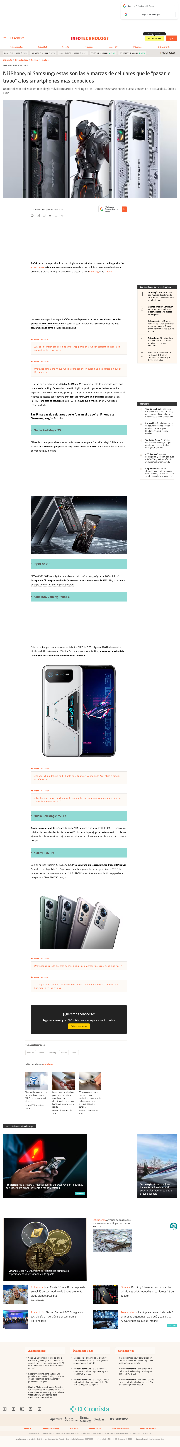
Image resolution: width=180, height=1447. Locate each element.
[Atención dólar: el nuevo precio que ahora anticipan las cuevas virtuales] (112, 1241)
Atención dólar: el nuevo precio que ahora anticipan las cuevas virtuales (160, 342)
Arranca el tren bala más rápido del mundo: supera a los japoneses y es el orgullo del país (161, 296)
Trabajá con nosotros (147, 1428)
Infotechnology (21, 59)
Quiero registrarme (79, 1026)
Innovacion (88, 46)
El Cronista (7, 59)
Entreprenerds (164, 46)
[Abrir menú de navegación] (4, 38)
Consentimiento (122, 1433)
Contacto (27, 1428)
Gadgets (65, 46)
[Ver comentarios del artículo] (62, 216)
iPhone (108, 271)
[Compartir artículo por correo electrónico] (56, 216)
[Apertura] (56, 1420)
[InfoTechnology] (119, 1420)
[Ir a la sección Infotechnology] (90, 38)
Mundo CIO (113, 46)
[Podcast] (100, 1419)
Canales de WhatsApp (50, 1428)
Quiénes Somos (95, 1428)
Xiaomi (74, 1052)
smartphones (37, 267)
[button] (173, 1226)
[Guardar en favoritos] (124, 209)
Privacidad (109, 1433)
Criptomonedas (16, 46)
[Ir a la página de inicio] (16, 38)
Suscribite (74, 1428)
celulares (45, 59)
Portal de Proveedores (120, 1428)
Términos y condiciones (92, 1433)
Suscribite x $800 (154, 38)
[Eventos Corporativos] (71, 1419)
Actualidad (42, 46)
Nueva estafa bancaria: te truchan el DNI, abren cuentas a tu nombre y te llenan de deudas (159, 356)
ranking (64, 1052)
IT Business (137, 46)
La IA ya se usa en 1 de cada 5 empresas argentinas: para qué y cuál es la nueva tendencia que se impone (161, 326)
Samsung (94, 271)
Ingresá (171, 38)
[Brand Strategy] (86, 1419)
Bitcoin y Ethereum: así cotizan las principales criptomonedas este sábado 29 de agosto (160, 311)
